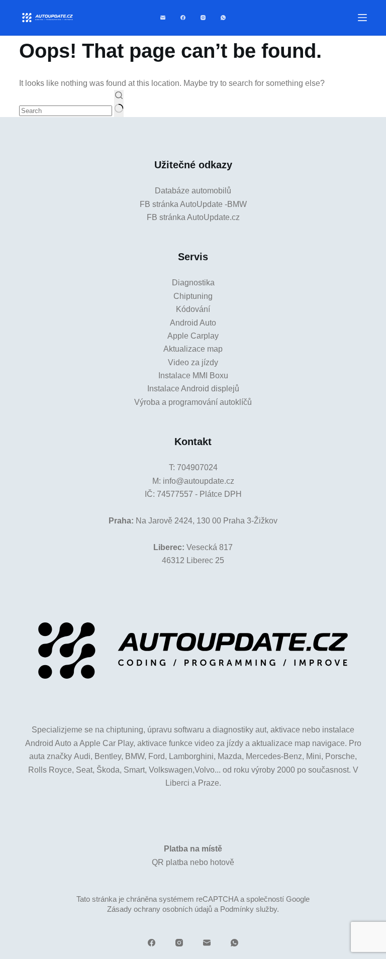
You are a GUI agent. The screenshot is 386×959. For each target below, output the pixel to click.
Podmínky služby (248, 909)
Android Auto (193, 322)
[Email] (162, 17)
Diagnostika (193, 282)
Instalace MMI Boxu (193, 375)
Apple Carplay (193, 336)
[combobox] (65, 110)
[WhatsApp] (223, 17)
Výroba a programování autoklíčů (193, 402)
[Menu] (362, 17)
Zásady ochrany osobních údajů (159, 909)
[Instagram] (203, 17)
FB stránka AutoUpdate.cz (193, 217)
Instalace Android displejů (193, 388)
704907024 (197, 467)
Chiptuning (193, 296)
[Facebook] (182, 17)
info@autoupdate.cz (198, 481)
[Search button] (119, 103)
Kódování (193, 309)
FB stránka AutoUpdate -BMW (193, 204)
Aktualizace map (193, 349)
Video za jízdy (193, 362)
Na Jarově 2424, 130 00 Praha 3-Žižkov (206, 520)
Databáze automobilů (193, 190)
